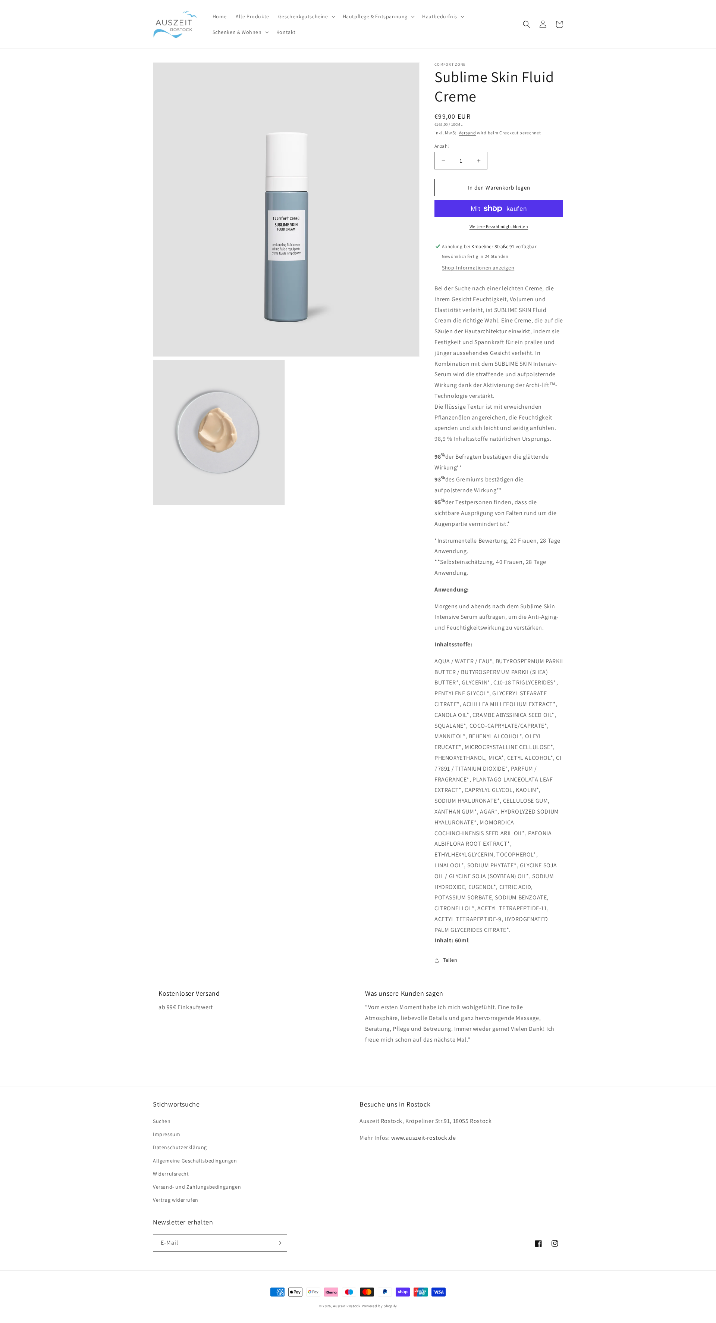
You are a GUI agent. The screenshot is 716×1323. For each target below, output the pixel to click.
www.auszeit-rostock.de (423, 1138)
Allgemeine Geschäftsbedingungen (195, 1160)
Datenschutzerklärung (180, 1147)
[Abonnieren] (278, 1243)
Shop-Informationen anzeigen (478, 267)
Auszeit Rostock (347, 1306)
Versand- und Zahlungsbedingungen (197, 1186)
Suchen (162, 1121)
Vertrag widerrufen (175, 1199)
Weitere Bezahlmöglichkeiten (499, 226)
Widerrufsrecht (171, 1173)
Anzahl (441, 146)
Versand (467, 132)
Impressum (166, 1134)
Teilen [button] (450, 960)
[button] (306, 16)
